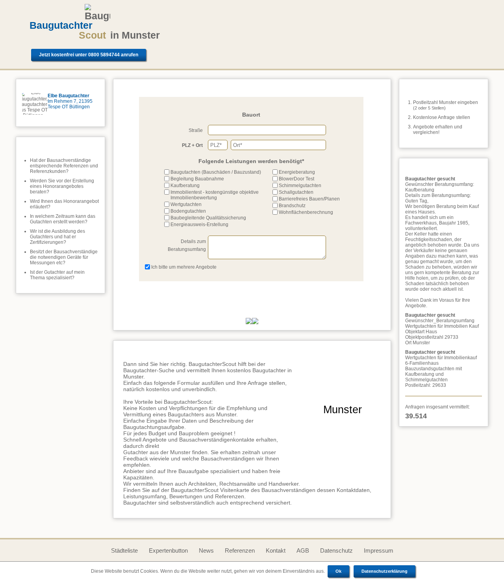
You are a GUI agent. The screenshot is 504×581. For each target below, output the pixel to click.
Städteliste (124, 550)
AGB (302, 550)
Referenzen (240, 550)
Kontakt (275, 550)
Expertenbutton (168, 550)
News (206, 550)
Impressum (378, 550)
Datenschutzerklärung (384, 571)
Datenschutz (336, 550)
